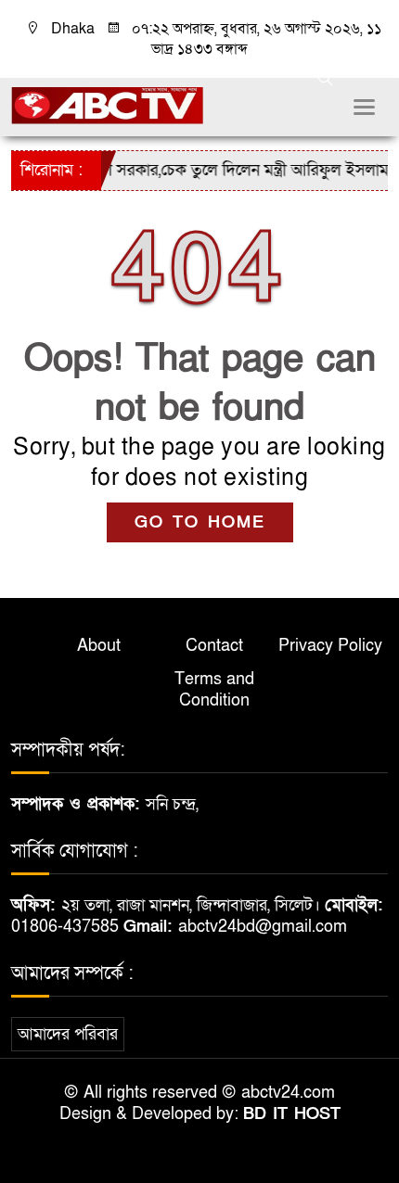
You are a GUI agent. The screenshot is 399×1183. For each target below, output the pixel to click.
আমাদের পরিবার (68, 1034)
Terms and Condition (214, 689)
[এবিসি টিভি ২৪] (107, 104)
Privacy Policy (330, 645)
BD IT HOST (292, 1114)
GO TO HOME (200, 522)
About (99, 645)
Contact (214, 645)
